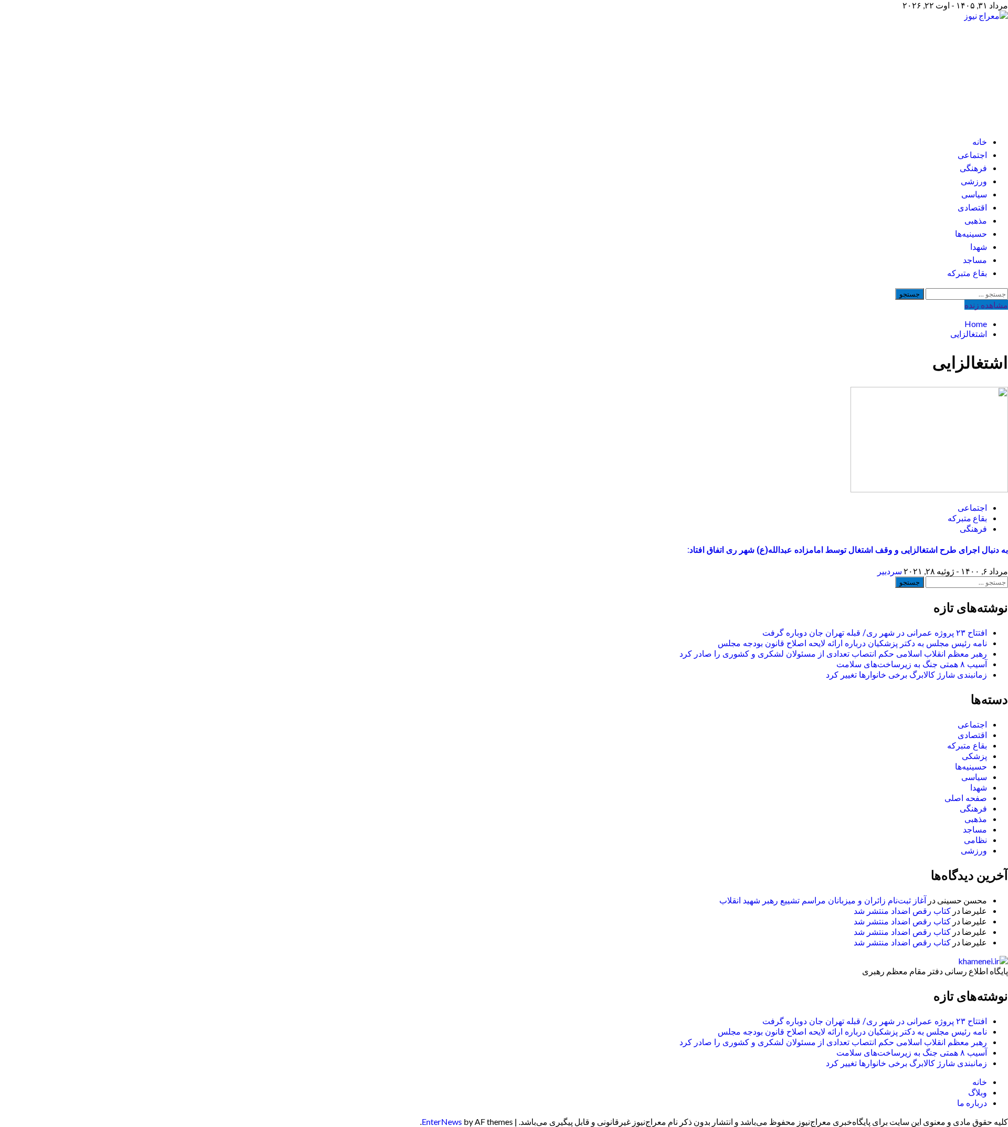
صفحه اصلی (965, 798)
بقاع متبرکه (967, 273)
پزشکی (974, 756)
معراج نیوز (948, 68)
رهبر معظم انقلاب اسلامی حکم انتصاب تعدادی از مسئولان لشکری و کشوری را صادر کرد (833, 654)
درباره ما (972, 1103)
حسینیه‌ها (971, 234)
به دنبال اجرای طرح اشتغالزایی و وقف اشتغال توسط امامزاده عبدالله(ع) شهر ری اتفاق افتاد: (847, 550)
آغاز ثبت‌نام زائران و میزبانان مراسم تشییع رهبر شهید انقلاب (822, 900)
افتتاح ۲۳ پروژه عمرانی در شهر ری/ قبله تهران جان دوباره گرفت (874, 633)
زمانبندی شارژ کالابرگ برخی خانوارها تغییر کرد (906, 675)
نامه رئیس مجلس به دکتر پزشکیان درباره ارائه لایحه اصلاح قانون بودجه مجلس (852, 643)
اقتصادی (972, 208)
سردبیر (889, 571)
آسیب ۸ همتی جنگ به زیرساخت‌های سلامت (911, 664)
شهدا (978, 247)
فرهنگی (973, 168)
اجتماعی (972, 155)
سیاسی (974, 194)
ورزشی (974, 181)
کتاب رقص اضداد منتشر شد (902, 911)
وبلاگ (977, 1092)
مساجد (975, 260)
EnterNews (442, 1121)
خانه (979, 142)
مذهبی (975, 221)
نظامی (975, 840)
